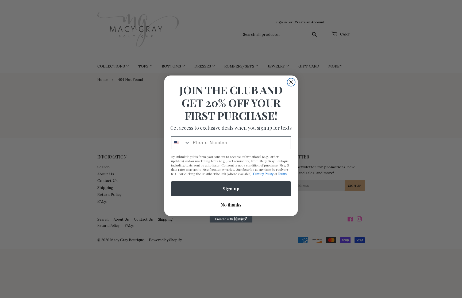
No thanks (231, 205)
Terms (282, 174)
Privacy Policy (263, 174)
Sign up (231, 189)
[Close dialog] (291, 82)
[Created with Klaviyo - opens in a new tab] (231, 219)
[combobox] (180, 143)
